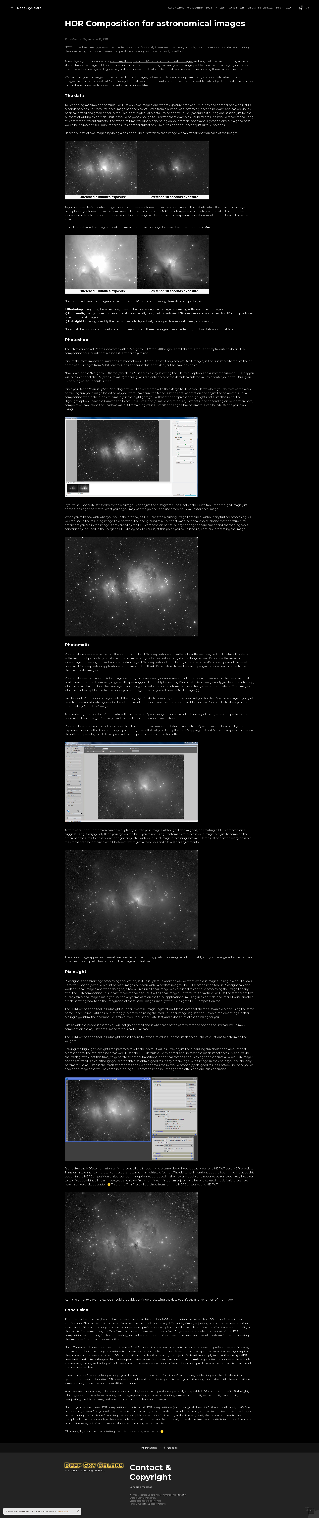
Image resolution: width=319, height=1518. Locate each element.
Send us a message (141, 1486)
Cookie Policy (63, 1511)
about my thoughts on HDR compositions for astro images (151, 61)
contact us (160, 1504)
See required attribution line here (145, 1501)
